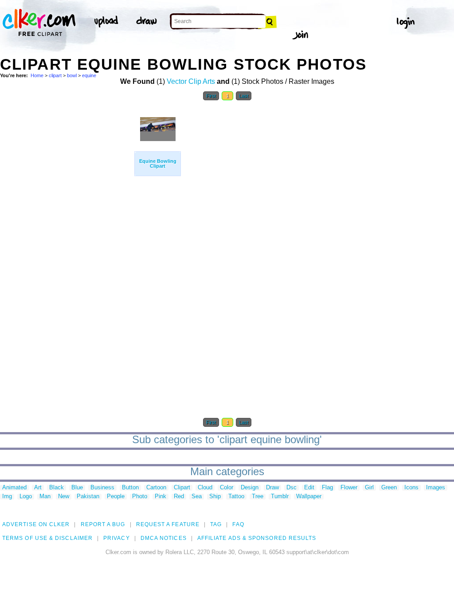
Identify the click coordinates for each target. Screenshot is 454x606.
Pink (160, 497)
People (116, 497)
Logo (26, 497)
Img (7, 497)
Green (389, 488)
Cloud (205, 488)
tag (216, 524)
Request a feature (168, 524)
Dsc (291, 488)
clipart (55, 75)
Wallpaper (308, 497)
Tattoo (236, 497)
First (211, 95)
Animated (14, 488)
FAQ (238, 524)
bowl (72, 75)
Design (249, 488)
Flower (348, 488)
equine (89, 75)
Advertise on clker (36, 524)
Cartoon (156, 488)
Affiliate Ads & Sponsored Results (257, 538)
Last (243, 95)
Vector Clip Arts (191, 81)
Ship (215, 497)
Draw (272, 488)
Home (37, 75)
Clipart (182, 488)
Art (38, 488)
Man (45, 497)
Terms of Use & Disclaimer (47, 538)
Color (226, 488)
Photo (139, 497)
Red (179, 497)
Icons (411, 488)
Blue (77, 488)
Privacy (116, 538)
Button (130, 488)
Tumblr (280, 497)
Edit (309, 488)
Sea (197, 497)
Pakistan (88, 497)
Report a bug (103, 524)
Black (56, 488)
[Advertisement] (66, 239)
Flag (327, 488)
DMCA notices (164, 538)
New (63, 497)
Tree (257, 497)
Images (435, 488)
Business (102, 488)
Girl (369, 488)
